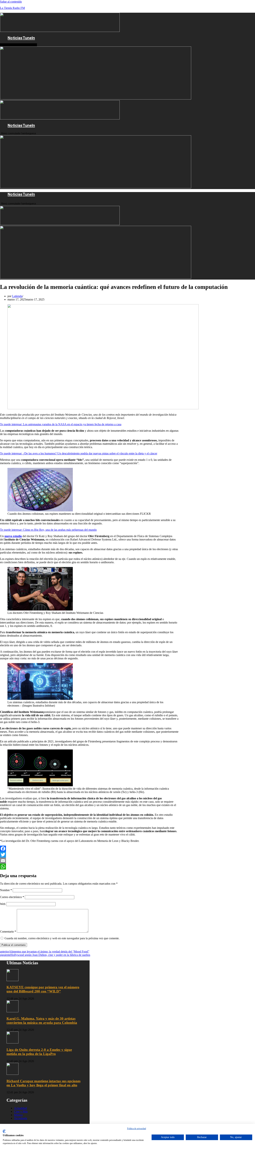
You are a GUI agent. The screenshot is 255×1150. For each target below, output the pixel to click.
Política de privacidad (136, 1128)
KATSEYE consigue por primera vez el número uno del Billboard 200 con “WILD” (43, 989)
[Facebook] (89, 849)
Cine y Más (21, 1111)
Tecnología (20, 1118)
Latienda (17, 296)
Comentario (8, 931)
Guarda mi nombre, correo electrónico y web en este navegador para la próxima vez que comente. (61, 938)
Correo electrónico (12, 897)
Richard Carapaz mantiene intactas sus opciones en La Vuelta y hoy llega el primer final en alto (43, 1083)
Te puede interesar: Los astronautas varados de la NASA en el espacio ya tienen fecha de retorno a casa (60, 424)
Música (18, 1114)
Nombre (6, 890)
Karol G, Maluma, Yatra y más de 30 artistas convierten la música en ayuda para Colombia (42, 1021)
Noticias (15, 38)
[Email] (89, 861)
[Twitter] (89, 855)
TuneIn (29, 38)
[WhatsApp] (89, 866)
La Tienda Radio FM (12, 8)
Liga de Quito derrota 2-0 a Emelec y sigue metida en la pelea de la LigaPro (39, 1052)
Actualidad (20, 1108)
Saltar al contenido (11, 1)
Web (2, 904)
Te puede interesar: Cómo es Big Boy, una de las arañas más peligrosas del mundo (48, 529)
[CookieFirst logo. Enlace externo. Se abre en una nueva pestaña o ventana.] (4, 1131)
